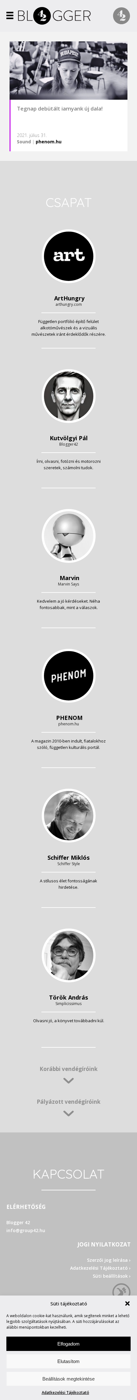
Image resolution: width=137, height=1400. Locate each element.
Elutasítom (68, 1361)
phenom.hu (48, 142)
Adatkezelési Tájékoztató (65, 1392)
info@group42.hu (25, 1230)
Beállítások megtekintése (68, 1379)
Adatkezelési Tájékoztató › (100, 1268)
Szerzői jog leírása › (109, 1260)
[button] (127, 1303)
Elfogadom (68, 1343)
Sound (24, 142)
